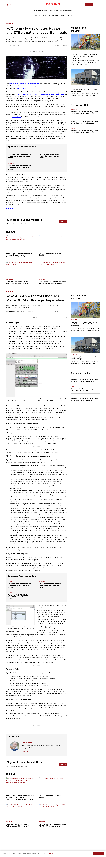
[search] (10, 5)
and (41, 94)
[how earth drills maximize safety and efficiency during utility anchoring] (85, 42)
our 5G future (16, 117)
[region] (53, 854)
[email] (42, 51)
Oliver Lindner (10, 311)
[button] (7, 5)
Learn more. (10, 208)
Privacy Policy (50, 853)
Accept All (98, 853)
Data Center (36, 15)
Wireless (70, 15)
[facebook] (31, 51)
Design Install (53, 15)
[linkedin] (34, 51)
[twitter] (37, 51)
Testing (63, 15)
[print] (66, 51)
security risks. (21, 88)
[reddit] (39, 51)
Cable (45, 15)
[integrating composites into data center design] (85, 77)
